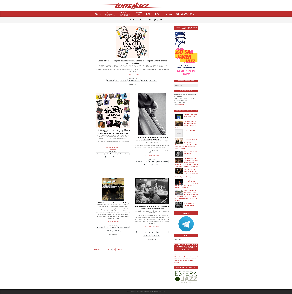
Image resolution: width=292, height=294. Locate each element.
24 (114, 249)
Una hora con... (123, 206)
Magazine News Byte (149, 291)
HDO (108, 204)
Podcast (121, 204)
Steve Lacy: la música (189, 130)
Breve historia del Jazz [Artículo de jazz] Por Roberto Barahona (189, 205)
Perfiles (137, 66)
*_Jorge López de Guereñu (134, 65)
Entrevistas (146, 141)
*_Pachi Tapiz (103, 204)
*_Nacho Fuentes (146, 65)
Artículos (159, 65)
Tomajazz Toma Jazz (184, 106)
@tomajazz (181, 104)
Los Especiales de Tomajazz (127, 66)
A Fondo (154, 65)
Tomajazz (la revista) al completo (155, 66)
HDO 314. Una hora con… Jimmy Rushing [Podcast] (113, 203)
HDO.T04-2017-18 (114, 204)
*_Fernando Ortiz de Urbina (119, 65)
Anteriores (97, 249)
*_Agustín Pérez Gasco (104, 65)
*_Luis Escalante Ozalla (146, 210)
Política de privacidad (131, 291)
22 (108, 249)
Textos (142, 66)
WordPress (162, 291)
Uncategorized (123, 138)
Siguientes (119, 249)
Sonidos (126, 204)
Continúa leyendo (132, 74)
